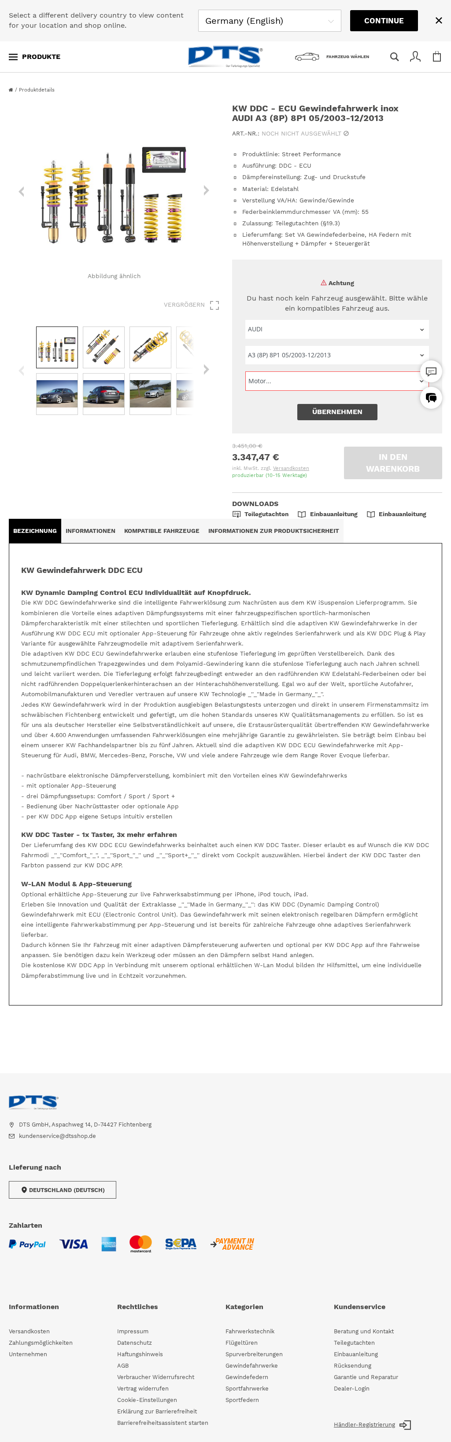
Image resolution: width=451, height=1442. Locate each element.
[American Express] (108, 1249)
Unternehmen (28, 1354)
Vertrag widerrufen (143, 1388)
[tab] (35, 531)
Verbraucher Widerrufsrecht (155, 1377)
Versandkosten (291, 468)
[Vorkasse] (232, 1249)
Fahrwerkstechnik (250, 1331)
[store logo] (225, 57)
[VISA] (73, 1249)
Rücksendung (352, 1365)
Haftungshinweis (140, 1354)
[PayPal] (27, 1249)
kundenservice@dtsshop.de (57, 1136)
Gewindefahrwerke (252, 1365)
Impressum (132, 1331)
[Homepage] (12, 90)
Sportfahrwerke (247, 1388)
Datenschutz (134, 1342)
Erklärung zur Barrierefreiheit (157, 1411)
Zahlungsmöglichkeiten (41, 1342)
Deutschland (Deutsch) (67, 1190)
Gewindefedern (247, 1377)
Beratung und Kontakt (364, 1331)
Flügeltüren (242, 1342)
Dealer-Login (352, 1388)
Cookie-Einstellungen (147, 1400)
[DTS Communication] (431, 398)
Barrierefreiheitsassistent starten (162, 1423)
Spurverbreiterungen (254, 1354)
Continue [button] (384, 20)
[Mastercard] (140, 1249)
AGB (123, 1365)
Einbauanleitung (356, 1354)
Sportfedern (242, 1400)
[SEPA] (180, 1249)
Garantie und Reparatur (366, 1377)
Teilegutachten (354, 1342)
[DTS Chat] (431, 371)
